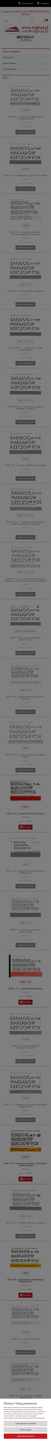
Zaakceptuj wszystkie (25, 1436)
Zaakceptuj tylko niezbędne (25, 1423)
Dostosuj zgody (25, 1430)
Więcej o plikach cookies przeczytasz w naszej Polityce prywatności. (24, 1418)
